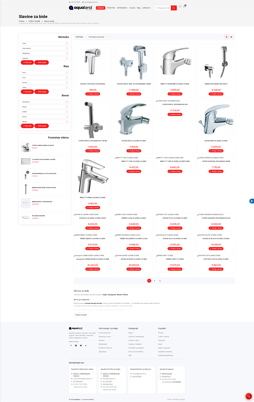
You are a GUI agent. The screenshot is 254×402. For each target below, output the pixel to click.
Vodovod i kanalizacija (136, 336)
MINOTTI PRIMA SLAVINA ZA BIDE (92, 197)
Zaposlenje (102, 352)
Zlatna (24, 87)
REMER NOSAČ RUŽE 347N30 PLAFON (44, 187)
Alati (130, 355)
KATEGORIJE (122, 8)
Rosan (24, 117)
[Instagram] (76, 346)
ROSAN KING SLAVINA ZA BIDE (216, 141)
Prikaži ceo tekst (81, 315)
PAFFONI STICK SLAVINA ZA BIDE (216, 259)
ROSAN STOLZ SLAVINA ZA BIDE (175, 218)
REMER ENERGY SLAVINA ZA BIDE (92, 238)
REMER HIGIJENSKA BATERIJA (216, 84)
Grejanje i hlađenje (135, 344)
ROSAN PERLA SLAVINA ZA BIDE (134, 141)
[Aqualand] (78, 329)
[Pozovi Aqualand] (249, 396)
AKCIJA (101, 8)
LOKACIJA (146, 8)
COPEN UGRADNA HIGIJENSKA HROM (216, 161)
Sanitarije (161, 340)
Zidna (24, 43)
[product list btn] (231, 37)
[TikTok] (86, 346)
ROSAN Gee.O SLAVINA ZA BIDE (175, 238)
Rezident (182, 399)
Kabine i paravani (164, 348)
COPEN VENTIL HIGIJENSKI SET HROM (93, 141)
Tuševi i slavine (87, 310)
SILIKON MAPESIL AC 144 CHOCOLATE (44, 173)
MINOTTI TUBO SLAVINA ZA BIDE (133, 161)
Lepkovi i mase (133, 340)
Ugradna (25, 58)
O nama (132, 8)
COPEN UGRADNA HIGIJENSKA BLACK (216, 218)
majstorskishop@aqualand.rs (82, 378)
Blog (138, 8)
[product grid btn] (227, 37)
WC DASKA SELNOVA (38, 216)
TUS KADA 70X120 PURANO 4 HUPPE (43, 159)
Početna (21, 21)
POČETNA (111, 8)
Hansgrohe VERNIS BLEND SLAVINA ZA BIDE (92, 259)
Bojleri (130, 333)
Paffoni (24, 112)
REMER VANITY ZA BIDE (175, 259)
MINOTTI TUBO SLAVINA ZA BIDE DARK (175, 161)
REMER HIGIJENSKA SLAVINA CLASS (134, 238)
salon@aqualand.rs (109, 378)
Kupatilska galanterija (165, 355)
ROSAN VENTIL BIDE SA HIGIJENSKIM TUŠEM (134, 84)
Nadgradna (26, 53)
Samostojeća (26, 48)
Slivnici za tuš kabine (135, 352)
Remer (24, 107)
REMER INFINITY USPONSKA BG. (42, 201)
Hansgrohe (26, 102)
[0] (184, 6)
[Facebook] (71, 346)
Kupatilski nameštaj (165, 352)
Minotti (24, 121)
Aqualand (77, 399)
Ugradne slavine (110, 310)
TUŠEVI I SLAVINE (34, 21)
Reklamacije (103, 344)
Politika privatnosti (105, 348)
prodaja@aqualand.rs (91, 2)
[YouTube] (81, 346)
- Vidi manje (41, 62)
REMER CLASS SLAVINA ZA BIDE (134, 218)
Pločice (160, 333)
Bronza (24, 82)
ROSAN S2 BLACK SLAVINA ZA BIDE (216, 238)
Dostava (101, 340)
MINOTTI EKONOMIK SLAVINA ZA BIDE (175, 84)
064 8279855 (75, 2)
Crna (23, 77)
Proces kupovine (105, 333)
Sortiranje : (80, 37)
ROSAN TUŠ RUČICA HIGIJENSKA (92, 84)
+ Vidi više (27, 62)
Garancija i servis (105, 336)
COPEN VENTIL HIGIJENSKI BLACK (175, 104)
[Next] (160, 281)
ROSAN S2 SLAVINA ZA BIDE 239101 (92, 218)
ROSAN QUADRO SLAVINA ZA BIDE (134, 259)
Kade (160, 344)
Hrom (24, 72)
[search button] (174, 7)
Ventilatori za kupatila (135, 348)
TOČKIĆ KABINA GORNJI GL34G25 (43, 145)
